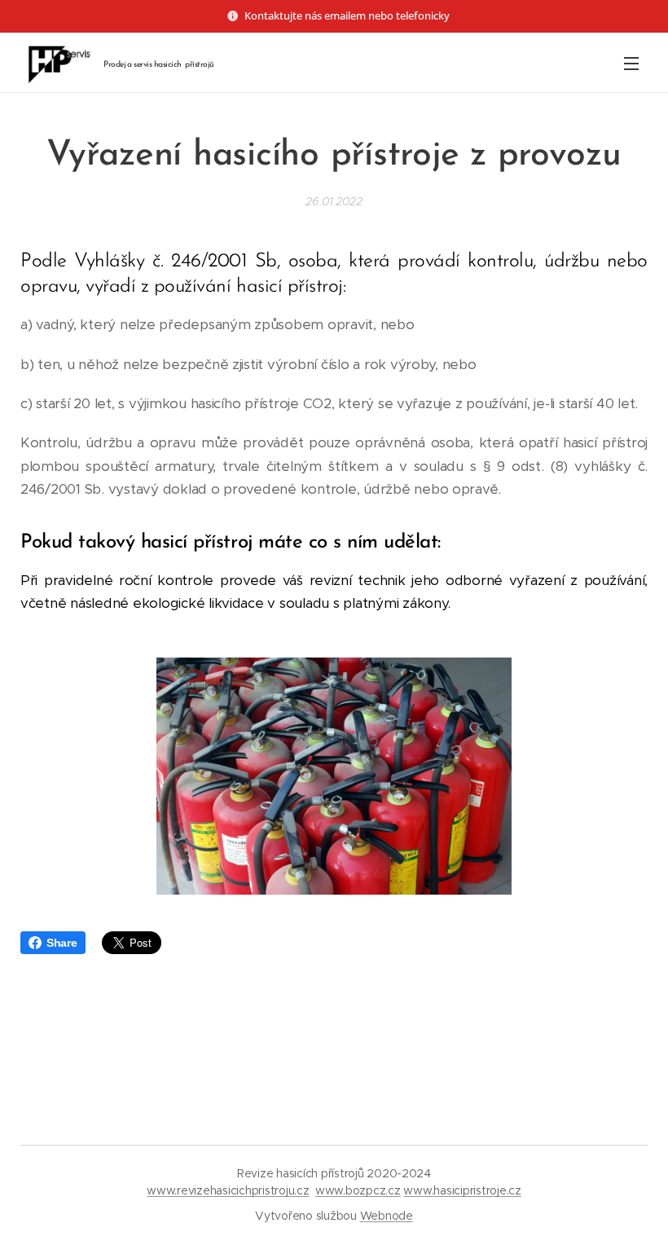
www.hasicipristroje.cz (462, 1190)
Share (61, 942)
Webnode (386, 1215)
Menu (631, 62)
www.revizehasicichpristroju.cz (228, 1190)
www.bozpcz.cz (358, 1190)
